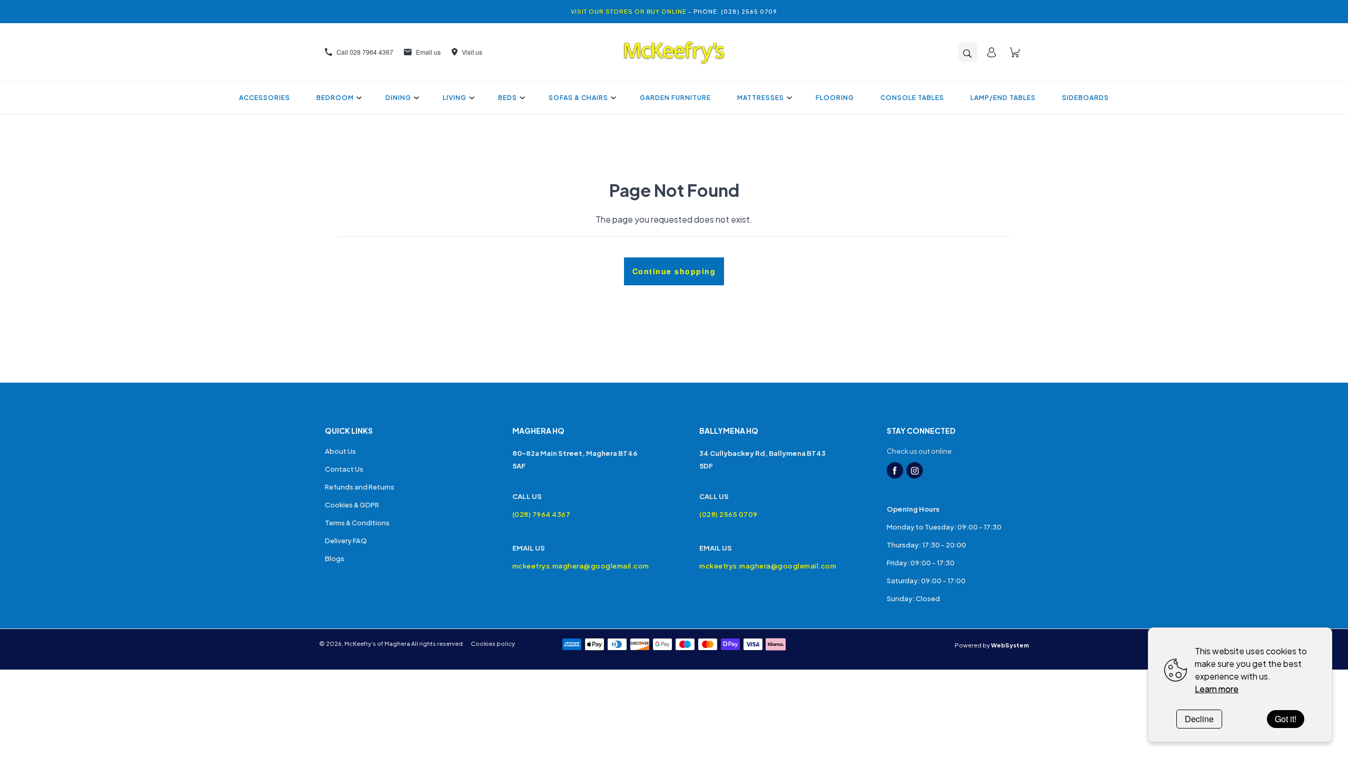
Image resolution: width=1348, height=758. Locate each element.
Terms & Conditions (357, 522)
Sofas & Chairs (578, 98)
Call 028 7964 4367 (364, 51)
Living (455, 98)
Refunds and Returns (359, 487)
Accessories (264, 98)
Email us (428, 51)
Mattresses (760, 98)
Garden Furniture (675, 98)
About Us (340, 451)
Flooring (835, 98)
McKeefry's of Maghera (377, 643)
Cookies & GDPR (352, 505)
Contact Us (344, 469)
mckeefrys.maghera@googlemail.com (580, 566)
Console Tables (912, 98)
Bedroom (335, 98)
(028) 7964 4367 (541, 514)
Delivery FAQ (346, 540)
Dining (398, 98)
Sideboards (1085, 98)
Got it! (1285, 719)
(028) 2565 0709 (728, 514)
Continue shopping (674, 271)
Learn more (1216, 688)
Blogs (334, 558)
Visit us (472, 51)
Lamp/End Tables (1003, 98)
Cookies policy (493, 643)
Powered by (992, 645)
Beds (507, 98)
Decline (1199, 719)
